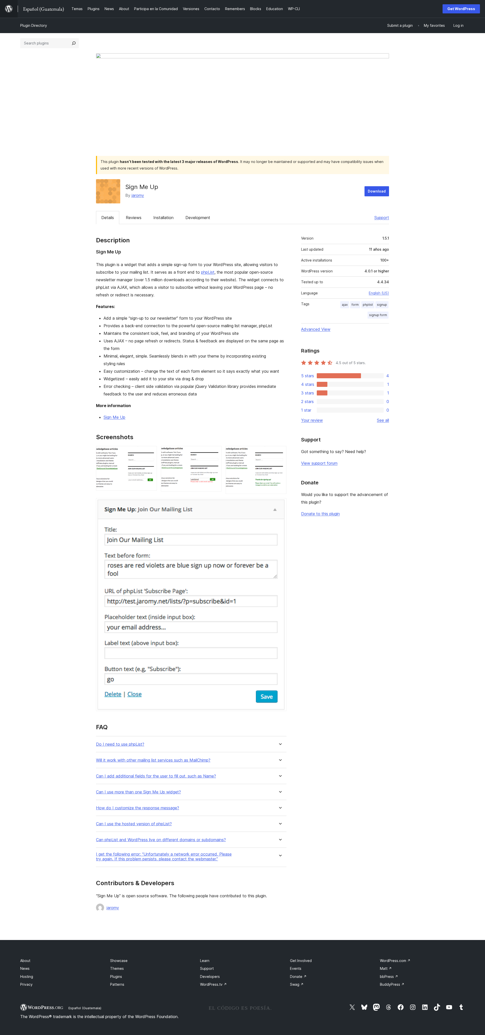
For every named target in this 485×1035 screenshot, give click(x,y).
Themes (117, 968)
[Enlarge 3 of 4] (279, 452)
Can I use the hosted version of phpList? (134, 823)
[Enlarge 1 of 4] (150, 452)
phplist (368, 305)
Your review (312, 420)
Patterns (117, 984)
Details (107, 217)
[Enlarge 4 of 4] (279, 504)
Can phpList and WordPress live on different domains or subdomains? (161, 839)
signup (382, 305)
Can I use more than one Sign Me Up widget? (138, 792)
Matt (386, 968)
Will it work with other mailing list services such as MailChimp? (153, 760)
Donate (298, 976)
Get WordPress (461, 9)
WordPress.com (395, 960)
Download (377, 191)
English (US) (379, 293)
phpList (207, 272)
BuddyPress (392, 984)
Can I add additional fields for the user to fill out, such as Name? (156, 776)
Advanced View (315, 329)
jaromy (138, 195)
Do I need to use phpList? (120, 744)
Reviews (133, 217)
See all (383, 420)
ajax (345, 305)
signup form (378, 315)
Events (295, 968)
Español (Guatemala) (84, 1008)
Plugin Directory (33, 25)
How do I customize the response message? (137, 808)
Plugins (116, 976)
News (25, 968)
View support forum (319, 463)
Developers (210, 976)
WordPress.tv (213, 984)
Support (381, 217)
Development (197, 217)
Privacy (26, 984)
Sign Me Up (114, 417)
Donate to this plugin (320, 513)
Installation (163, 217)
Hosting (26, 976)
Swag (297, 984)
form (355, 305)
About (25, 960)
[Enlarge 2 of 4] (214, 452)
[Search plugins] (74, 43)
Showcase (119, 960)
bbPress (389, 976)
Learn (204, 960)
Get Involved (301, 960)
